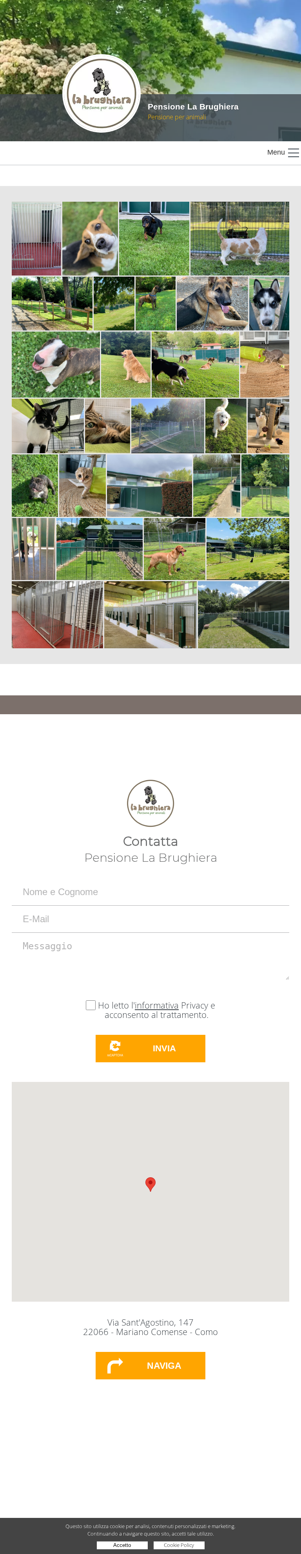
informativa (157, 1005)
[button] (150, 1184)
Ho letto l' (116, 1005)
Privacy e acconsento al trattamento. (160, 1009)
